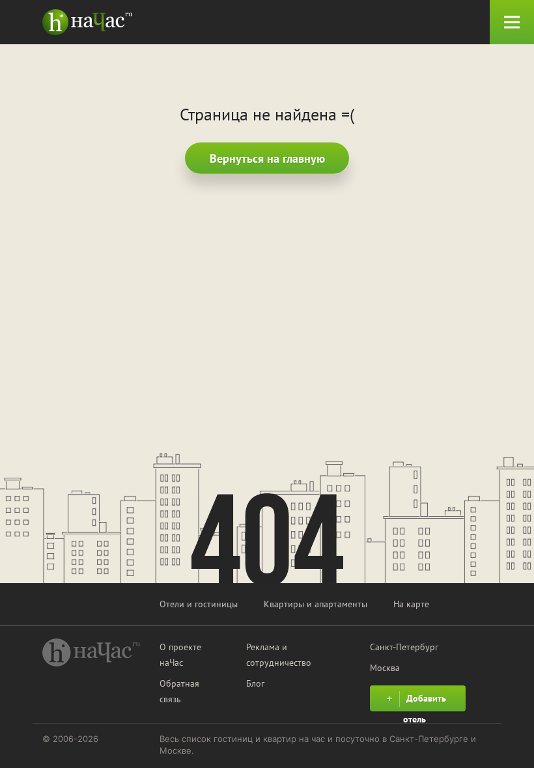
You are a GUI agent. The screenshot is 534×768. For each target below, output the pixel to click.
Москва (385, 668)
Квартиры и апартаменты (315, 604)
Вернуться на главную (267, 158)
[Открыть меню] (512, 22)
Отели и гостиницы (199, 604)
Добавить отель (424, 702)
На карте (411, 604)
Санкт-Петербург (404, 647)
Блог (255, 683)
